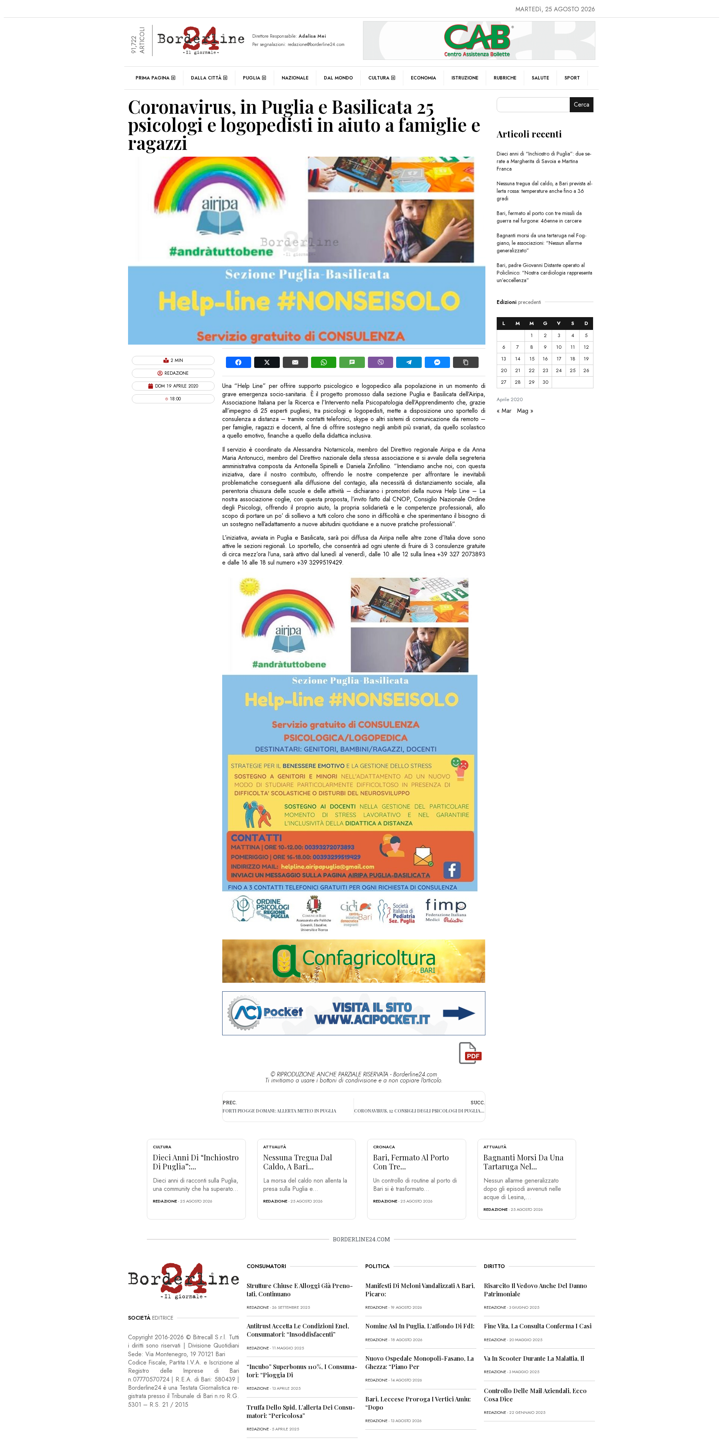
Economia (423, 78)
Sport (572, 78)
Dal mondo (338, 78)
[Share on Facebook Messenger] (437, 362)
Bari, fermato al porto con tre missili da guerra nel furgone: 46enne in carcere (539, 216)
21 (517, 370)
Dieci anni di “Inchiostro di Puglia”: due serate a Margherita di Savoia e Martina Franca (544, 161)
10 (558, 347)
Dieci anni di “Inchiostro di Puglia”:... (196, 1161)
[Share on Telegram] (408, 362)
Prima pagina (152, 78)
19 (586, 358)
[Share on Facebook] (238, 362)
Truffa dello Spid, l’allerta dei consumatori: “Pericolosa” (301, 1411)
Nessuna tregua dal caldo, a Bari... (297, 1161)
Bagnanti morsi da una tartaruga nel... (524, 1161)
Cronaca (384, 1147)
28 (518, 382)
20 (504, 370)
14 (517, 358)
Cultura (378, 78)
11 (572, 347)
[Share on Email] (295, 362)
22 (532, 370)
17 (559, 358)
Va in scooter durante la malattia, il (534, 1358)
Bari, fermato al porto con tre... (411, 1161)
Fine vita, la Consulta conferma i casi (538, 1326)
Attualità (274, 1147)
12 (586, 347)
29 (532, 382)
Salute (540, 78)
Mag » (525, 410)
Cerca (581, 104)
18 (572, 358)
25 (572, 370)
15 (531, 358)
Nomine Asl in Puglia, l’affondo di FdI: (419, 1326)
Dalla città (206, 78)
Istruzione (464, 78)
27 (503, 382)
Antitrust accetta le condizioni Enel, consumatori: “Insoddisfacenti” (298, 1330)
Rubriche (505, 78)
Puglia (251, 78)
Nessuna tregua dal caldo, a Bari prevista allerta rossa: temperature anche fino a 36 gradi (544, 191)
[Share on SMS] (352, 362)
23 (545, 370)
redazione (165, 1201)
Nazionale (295, 78)
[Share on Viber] (380, 362)
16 (545, 358)
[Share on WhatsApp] (323, 362)
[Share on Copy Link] (465, 362)
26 (586, 370)
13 (503, 358)
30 (545, 382)
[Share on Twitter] (266, 362)
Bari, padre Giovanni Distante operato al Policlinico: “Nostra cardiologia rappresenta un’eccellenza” (544, 272)
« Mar (504, 410)
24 (559, 370)
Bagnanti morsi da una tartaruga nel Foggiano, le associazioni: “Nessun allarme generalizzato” (541, 243)
